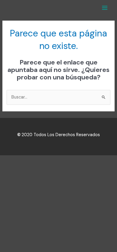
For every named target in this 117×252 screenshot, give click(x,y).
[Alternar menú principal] (104, 7)
